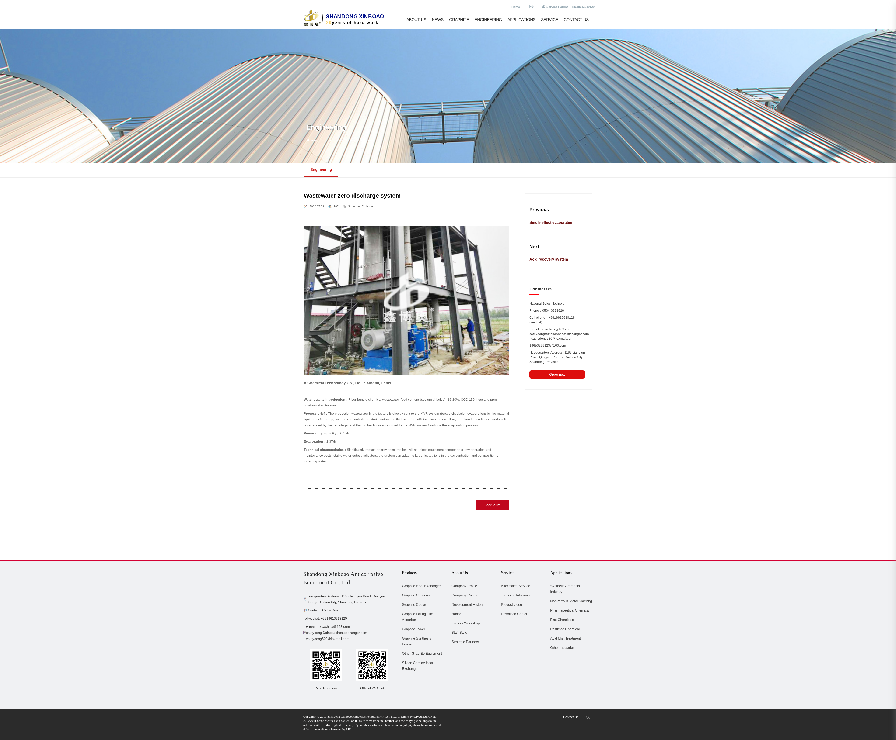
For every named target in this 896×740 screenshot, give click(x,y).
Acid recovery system (548, 259)
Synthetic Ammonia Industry (565, 589)
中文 (531, 7)
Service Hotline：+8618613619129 (570, 7)
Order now (557, 374)
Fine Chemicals (562, 620)
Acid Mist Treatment (565, 638)
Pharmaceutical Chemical (569, 610)
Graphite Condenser (417, 595)
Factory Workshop (466, 623)
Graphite (459, 19)
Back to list (492, 505)
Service (549, 19)
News (438, 19)
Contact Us (576, 19)
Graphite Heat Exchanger (421, 586)
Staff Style (459, 632)
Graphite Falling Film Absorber (417, 617)
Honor (456, 614)
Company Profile (464, 586)
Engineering (488, 19)
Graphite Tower (413, 629)
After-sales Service (515, 586)
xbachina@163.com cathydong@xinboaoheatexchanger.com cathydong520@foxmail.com (338, 633)
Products (409, 572)
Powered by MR (341, 729)
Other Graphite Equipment (422, 653)
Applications (522, 19)
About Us (416, 19)
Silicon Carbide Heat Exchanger (417, 666)
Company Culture (465, 595)
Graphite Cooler (414, 604)
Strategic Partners (465, 642)
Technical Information (517, 595)
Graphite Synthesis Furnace (416, 641)
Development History (468, 604)
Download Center (514, 614)
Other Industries (562, 648)
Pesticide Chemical (565, 629)
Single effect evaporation (551, 222)
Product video (511, 604)
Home (515, 7)
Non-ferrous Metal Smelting (571, 601)
